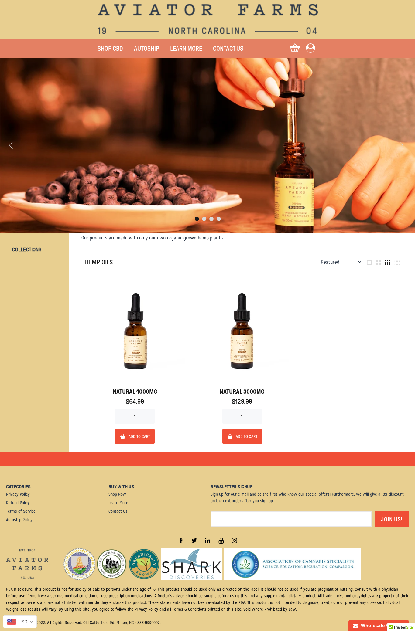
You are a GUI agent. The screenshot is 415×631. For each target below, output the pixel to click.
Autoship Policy (19, 519)
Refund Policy (18, 502)
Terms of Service (21, 511)
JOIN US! (392, 519)
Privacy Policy (18, 494)
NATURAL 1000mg (135, 391)
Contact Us (118, 511)
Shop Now (117, 494)
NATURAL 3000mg (242, 391)
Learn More (118, 502)
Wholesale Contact (381, 625)
